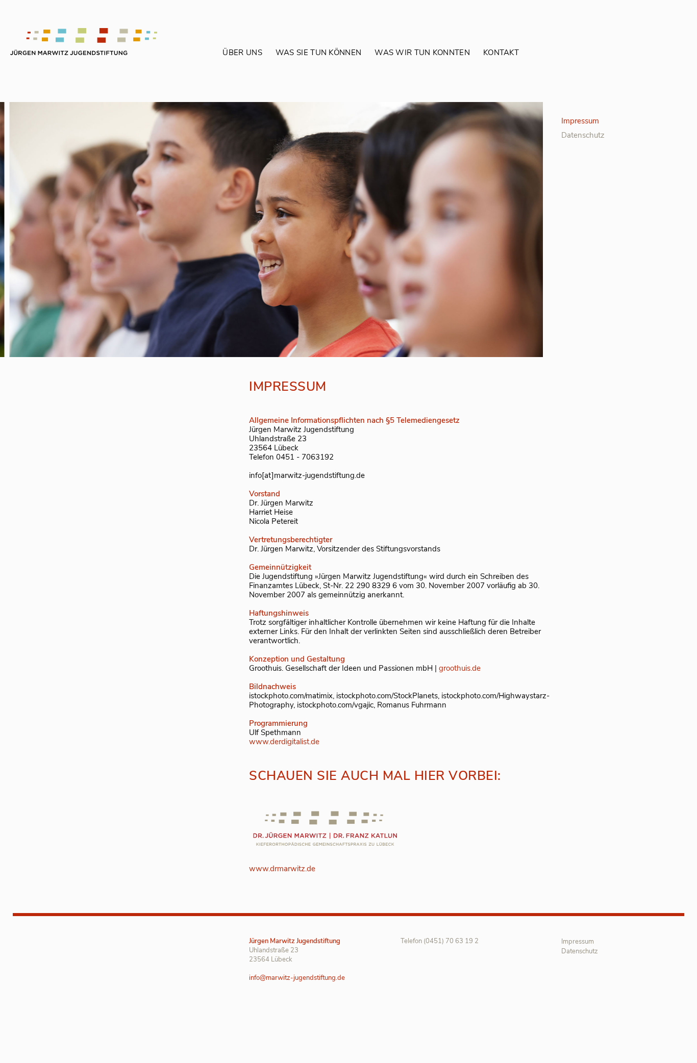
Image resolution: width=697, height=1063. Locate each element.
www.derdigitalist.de (284, 742)
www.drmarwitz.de (282, 869)
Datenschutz (583, 135)
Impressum (580, 120)
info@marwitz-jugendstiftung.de (297, 977)
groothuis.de (460, 668)
